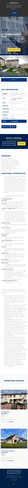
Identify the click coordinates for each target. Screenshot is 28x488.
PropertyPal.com (19, 477)
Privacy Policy (14, 478)
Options (13, 80)
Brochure (6, 126)
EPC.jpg (13, 118)
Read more (14, 8)
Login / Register (14, 472)
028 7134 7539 (18, 140)
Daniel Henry (17, 475)
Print (13, 126)
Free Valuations (9, 143)
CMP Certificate (14, 480)
